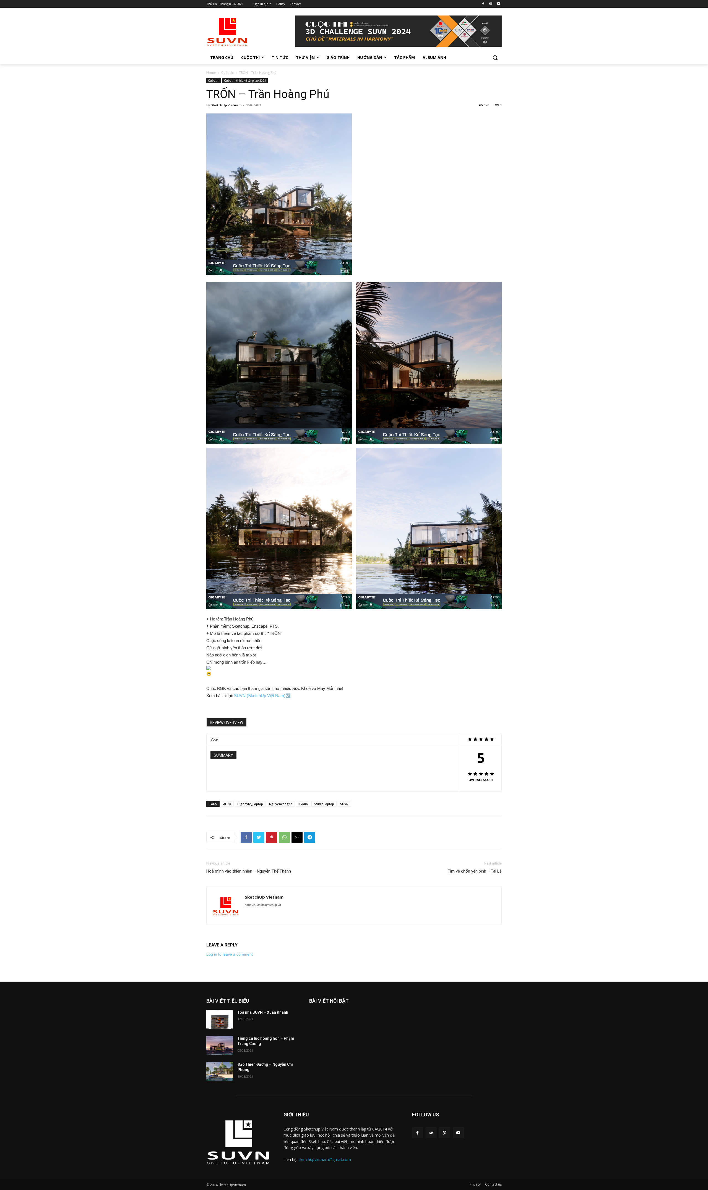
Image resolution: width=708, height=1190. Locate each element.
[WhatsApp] (284, 837)
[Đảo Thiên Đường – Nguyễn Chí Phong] (219, 1071)
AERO (227, 804)
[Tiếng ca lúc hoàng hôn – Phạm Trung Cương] (219, 1045)
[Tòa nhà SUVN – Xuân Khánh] (219, 1019)
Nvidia (303, 804)
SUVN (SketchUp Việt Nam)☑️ (262, 695)
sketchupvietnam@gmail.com (324, 1159)
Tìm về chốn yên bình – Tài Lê (475, 871)
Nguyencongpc (280, 804)
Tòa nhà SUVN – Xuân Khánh (263, 1012)
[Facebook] (483, 4)
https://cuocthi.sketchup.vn (263, 905)
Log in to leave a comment (229, 954)
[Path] (444, 1132)
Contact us (493, 1184)
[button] (495, 57)
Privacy (475, 1184)
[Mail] (491, 4)
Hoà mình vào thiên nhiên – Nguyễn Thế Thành (248, 871)
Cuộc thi (227, 72)
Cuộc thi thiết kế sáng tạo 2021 (245, 80)
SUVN (344, 804)
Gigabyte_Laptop (250, 804)
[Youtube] (498, 4)
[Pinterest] (271, 837)
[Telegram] (309, 837)
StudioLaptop (324, 804)
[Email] (297, 837)
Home (211, 72)
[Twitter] (258, 837)
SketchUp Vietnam (226, 105)
